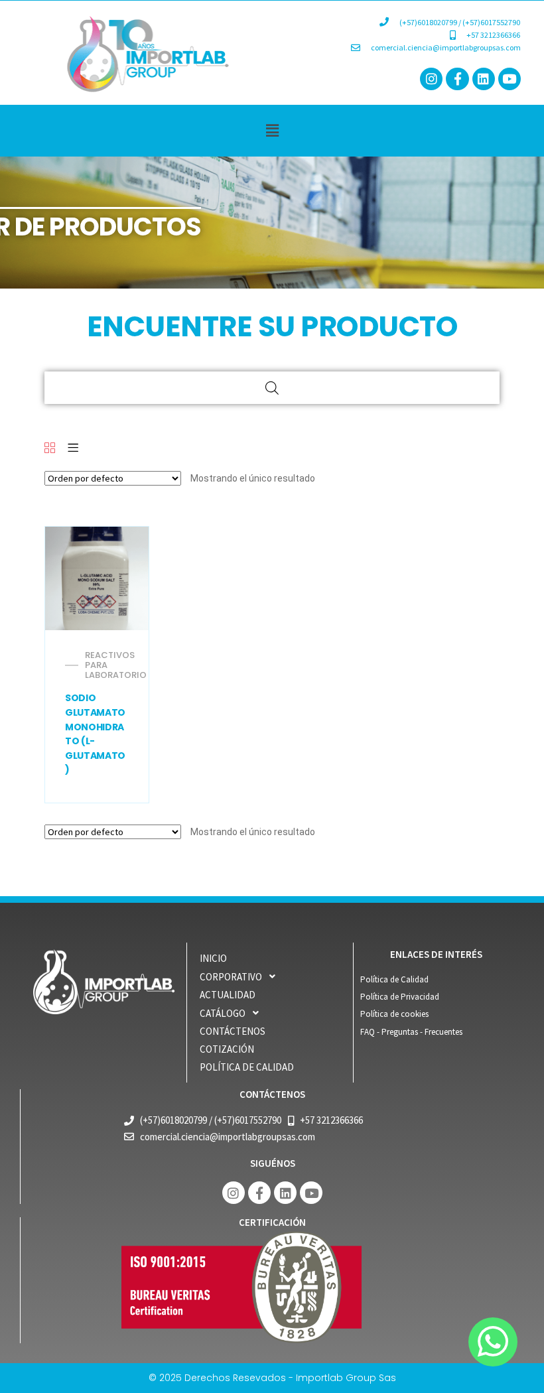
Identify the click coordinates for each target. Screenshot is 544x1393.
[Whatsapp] (492, 1341)
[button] (272, 130)
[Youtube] (509, 79)
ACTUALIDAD (227, 994)
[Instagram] (431, 79)
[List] (73, 448)
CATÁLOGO (222, 1013)
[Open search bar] (272, 387)
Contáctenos (232, 1031)
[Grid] (49, 448)
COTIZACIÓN (227, 1049)
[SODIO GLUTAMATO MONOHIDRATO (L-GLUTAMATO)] (97, 578)
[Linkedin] (483, 79)
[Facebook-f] (457, 79)
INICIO (213, 958)
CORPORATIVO (231, 976)
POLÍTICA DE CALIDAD (247, 1067)
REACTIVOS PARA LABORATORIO (116, 665)
